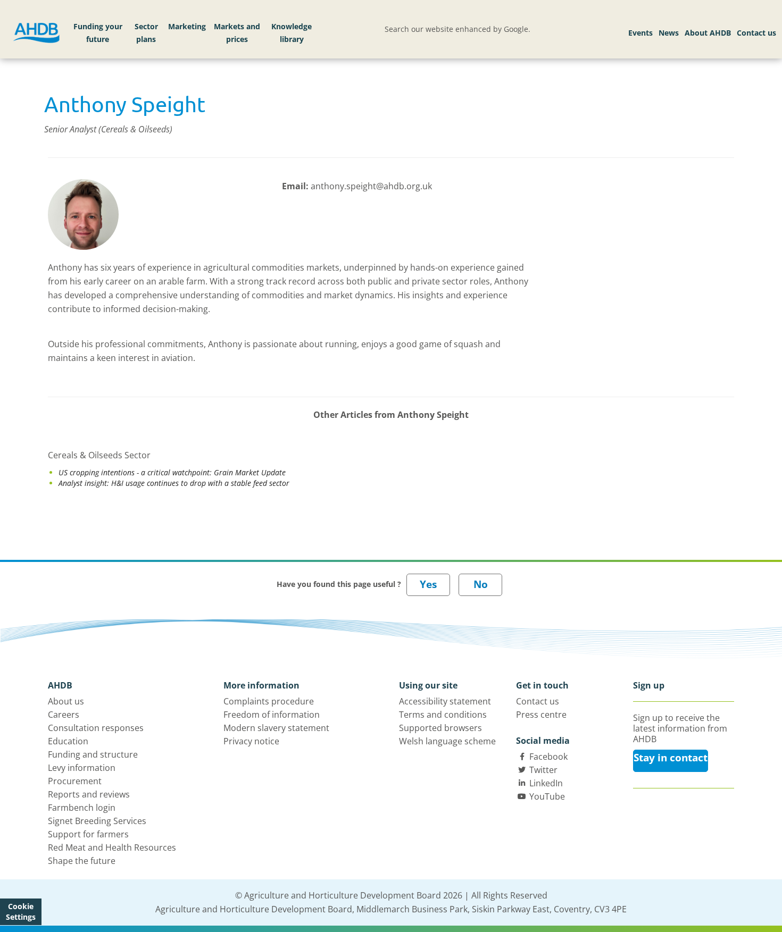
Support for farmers (88, 834)
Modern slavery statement (276, 728)
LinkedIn (546, 783)
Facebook (548, 756)
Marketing (187, 26)
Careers (63, 714)
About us (66, 701)
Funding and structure (93, 754)
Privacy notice (251, 741)
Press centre (541, 714)
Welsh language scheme (447, 741)
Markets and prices (237, 32)
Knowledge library (291, 32)
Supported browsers (440, 728)
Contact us (756, 33)
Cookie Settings (21, 911)
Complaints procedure (268, 701)
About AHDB (708, 33)
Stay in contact (671, 758)
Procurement (75, 781)
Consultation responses (96, 728)
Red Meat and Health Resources (112, 847)
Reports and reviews (89, 794)
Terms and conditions (443, 714)
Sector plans (146, 32)
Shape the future (81, 861)
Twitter (543, 770)
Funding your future (97, 32)
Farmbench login (81, 807)
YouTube (547, 796)
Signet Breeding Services (97, 821)
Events (640, 33)
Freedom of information (271, 714)
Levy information (81, 768)
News (669, 33)
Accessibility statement (445, 701)
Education (68, 741)
